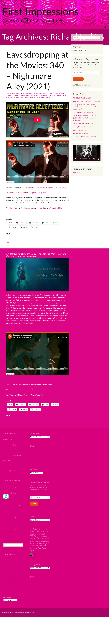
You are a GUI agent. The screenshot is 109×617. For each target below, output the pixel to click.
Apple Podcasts (33, 187)
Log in (31, 450)
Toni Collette (19, 98)
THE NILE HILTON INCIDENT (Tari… (16, 520)
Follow (34, 504)
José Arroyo (14, 208)
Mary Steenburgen (32, 95)
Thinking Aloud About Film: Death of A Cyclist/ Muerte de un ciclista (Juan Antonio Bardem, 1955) (86, 107)
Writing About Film (55, 208)
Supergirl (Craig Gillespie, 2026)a (83, 127)
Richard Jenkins (56, 95)
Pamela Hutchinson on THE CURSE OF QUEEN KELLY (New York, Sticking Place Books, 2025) (85, 118)
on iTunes (48, 385)
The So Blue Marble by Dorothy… (16, 508)
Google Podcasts (52, 187)
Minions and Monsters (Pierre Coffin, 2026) (86, 101)
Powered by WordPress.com (24, 612)
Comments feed (35, 456)
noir (50, 95)
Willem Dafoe (28, 98)
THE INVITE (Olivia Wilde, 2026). (83, 123)
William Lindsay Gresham (42, 98)
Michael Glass (42, 208)
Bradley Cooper (41, 93)
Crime (58, 93)
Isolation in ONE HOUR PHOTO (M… (16, 496)
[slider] (84, 158)
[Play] (76, 159)
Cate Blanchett (51, 93)
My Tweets (76, 172)
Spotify (64, 187)
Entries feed (34, 453)
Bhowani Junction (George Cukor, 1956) (85, 137)
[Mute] (94, 159)
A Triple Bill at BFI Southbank (82, 133)
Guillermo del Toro (19, 95)
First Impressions (27, 208)
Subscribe (78, 79)
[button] (86, 153)
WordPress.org (35, 460)
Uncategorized (27, 93)
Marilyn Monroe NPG (79, 130)
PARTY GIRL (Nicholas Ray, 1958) (83, 112)
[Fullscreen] (98, 159)
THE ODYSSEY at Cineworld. (82, 98)
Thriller (12, 98)
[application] (86, 153)
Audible (42, 187)
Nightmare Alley (43, 95)
